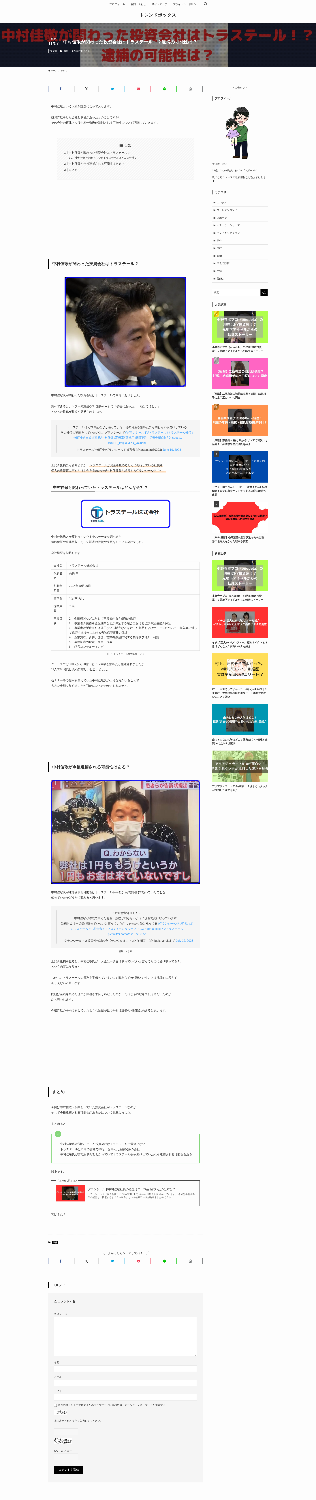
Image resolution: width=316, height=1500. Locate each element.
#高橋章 (119, 437)
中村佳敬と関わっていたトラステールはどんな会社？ (106, 157)
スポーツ (222, 217)
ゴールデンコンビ (227, 210)
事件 (66, 51)
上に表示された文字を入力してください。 (78, 1420)
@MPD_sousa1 (171, 437)
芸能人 (220, 278)
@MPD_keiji (116, 443)
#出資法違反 (92, 437)
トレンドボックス (158, 15)
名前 (56, 1362)
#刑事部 (139, 437)
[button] (60, 89)
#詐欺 (184, 923)
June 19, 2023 (172, 449)
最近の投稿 (223, 263)
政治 (219, 255)
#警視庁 (129, 437)
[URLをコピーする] (190, 89)
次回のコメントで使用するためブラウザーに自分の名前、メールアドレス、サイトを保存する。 (113, 1404)
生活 (219, 270)
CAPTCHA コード (64, 1450)
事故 (219, 248)
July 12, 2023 (184, 940)
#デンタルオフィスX (130, 928)
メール (58, 1376)
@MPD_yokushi (135, 443)
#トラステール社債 (178, 432)
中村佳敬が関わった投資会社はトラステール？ (99, 152)
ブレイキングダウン (228, 232)
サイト (58, 1391)
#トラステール (156, 432)
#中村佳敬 (107, 437)
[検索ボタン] (206, 4)
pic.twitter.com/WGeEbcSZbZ (127, 934)
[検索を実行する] (264, 292)
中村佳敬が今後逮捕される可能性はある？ (96, 163)
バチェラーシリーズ (228, 225)
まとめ (73, 169)
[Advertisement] (125, 216)
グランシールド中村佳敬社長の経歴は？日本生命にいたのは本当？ (132, 1189)
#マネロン (109, 928)
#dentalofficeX (154, 928)
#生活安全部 (153, 437)
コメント (61, 1313)
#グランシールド (136, 432)
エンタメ (222, 202)
